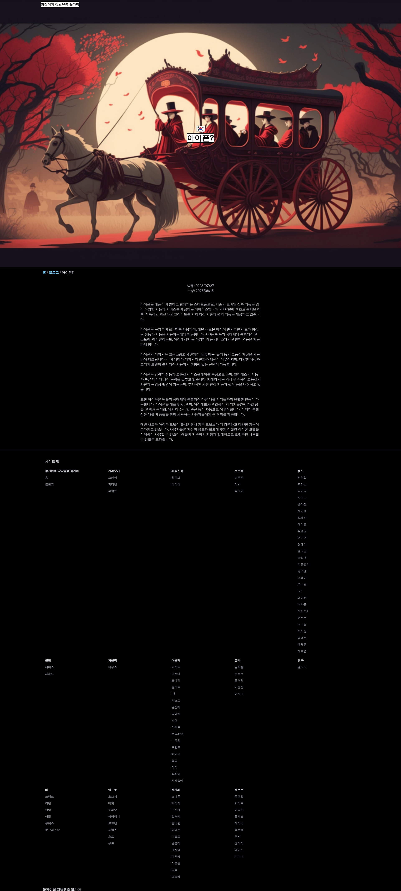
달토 (174, 760)
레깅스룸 (177, 471)
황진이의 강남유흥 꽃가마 (60, 4)
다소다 (175, 673)
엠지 (237, 836)
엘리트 (175, 687)
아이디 (239, 856)
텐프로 (239, 789)
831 (300, 591)
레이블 (302, 524)
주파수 (112, 809)
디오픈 (175, 863)
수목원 (175, 740)
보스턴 (239, 673)
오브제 (112, 796)
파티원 (112, 484)
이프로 (175, 836)
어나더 (302, 537)
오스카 (175, 809)
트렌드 (175, 747)
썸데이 (302, 544)
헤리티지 (114, 816)
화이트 (239, 803)
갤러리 (302, 667)
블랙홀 (239, 667)
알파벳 (302, 557)
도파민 (175, 680)
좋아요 (302, 504)
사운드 (49, 673)
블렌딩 (302, 531)
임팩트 (302, 637)
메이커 (175, 754)
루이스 (49, 823)
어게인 (239, 693)
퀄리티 (239, 843)
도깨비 (302, 517)
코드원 (112, 823)
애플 (48, 816)
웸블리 (175, 843)
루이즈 (112, 830)
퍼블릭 (112, 660)
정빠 (301, 660)
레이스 (49, 667)
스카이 (112, 477)
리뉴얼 (302, 477)
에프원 (302, 651)
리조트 (175, 700)
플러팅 (239, 680)
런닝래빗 (177, 734)
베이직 (175, 803)
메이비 (239, 823)
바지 (111, 803)
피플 (174, 870)
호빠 (237, 660)
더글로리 (304, 564)
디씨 (237, 484)
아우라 (175, 856)
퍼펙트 (112, 491)
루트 (111, 843)
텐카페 (175, 789)
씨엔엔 (239, 477)
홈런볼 (239, 830)
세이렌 (302, 511)
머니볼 (302, 624)
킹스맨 (302, 571)
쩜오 (301, 471)
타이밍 (302, 491)
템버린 (175, 823)
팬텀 (48, 809)
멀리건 (302, 551)
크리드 (49, 796)
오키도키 (304, 611)
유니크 (302, 584)
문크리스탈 (52, 830)
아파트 (175, 830)
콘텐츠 (239, 796)
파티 (174, 767)
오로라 (175, 876)
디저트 (175, 667)
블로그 (54, 272)
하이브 (175, 477)
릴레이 (175, 774)
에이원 (302, 597)
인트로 (302, 617)
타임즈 (239, 809)
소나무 (175, 796)
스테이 (302, 577)
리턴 (48, 803)
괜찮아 (175, 850)
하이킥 (175, 484)
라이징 (302, 631)
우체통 (302, 644)
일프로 (112, 789)
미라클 (302, 604)
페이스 (239, 850)
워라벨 (175, 713)
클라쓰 (239, 816)
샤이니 (302, 497)
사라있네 (177, 780)
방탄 (174, 720)
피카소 (302, 484)
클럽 (48, 660)
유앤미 (239, 491)
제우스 (112, 667)
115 (173, 693)
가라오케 (114, 471)
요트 (111, 836)
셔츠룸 (239, 471)
